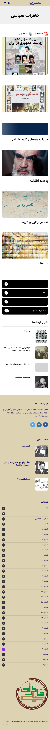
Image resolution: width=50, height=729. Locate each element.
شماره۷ (45, 665)
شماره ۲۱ (45, 581)
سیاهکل (26, 331)
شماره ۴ (45, 628)
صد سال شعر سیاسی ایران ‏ (18, 364)
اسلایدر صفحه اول (41, 519)
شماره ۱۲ (45, 534)
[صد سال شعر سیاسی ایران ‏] (41, 367)
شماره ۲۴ (44, 597)
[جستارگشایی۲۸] (41, 484)
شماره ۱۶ (45, 555)
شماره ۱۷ (45, 560)
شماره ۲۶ (44, 607)
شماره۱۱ (45, 660)
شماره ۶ (45, 639)
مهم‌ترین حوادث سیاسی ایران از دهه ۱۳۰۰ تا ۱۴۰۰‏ (17, 349)
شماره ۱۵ (45, 550)
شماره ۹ (45, 649)
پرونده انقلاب (39, 180)
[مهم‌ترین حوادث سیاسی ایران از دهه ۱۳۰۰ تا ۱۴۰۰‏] (41, 352)
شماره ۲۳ (44, 592)
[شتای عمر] (41, 451)
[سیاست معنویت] (41, 382)
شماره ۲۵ (44, 602)
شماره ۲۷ (44, 613)
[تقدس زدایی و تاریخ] (25, 204)
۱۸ (47, 508)
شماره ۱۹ (45, 566)
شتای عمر (26, 446)
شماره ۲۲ (44, 587)
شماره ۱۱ (45, 529)
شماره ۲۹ (44, 618)
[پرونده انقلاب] (25, 163)
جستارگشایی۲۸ (23, 479)
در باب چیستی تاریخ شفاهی (29, 139)
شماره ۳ (45, 623)
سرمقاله (43, 263)
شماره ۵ (45, 633)
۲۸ (47, 514)
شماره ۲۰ (45, 576)
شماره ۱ (45, 524)
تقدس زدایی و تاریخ (35, 222)
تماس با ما (5, 725)
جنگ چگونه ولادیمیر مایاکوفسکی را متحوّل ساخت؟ (16, 464)
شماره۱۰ (45, 654)
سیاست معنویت (22, 377)
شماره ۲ (45, 571)
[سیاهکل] (41, 336)
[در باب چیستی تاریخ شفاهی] (25, 129)
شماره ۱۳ (44, 540)
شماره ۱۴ (45, 545)
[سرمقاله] (25, 245)
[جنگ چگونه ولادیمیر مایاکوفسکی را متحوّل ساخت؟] (41, 467)
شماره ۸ (45, 644)
